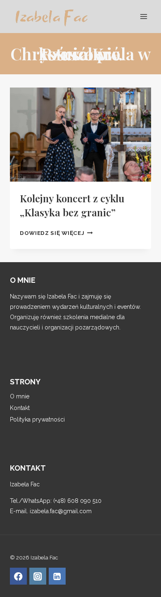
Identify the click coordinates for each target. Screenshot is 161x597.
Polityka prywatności (37, 419)
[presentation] (80, 135)
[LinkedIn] (57, 576)
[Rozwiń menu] (143, 16)
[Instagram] (37, 576)
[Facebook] (18, 576)
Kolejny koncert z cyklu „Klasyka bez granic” (72, 205)
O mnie (19, 396)
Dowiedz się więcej (56, 233)
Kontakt (20, 408)
